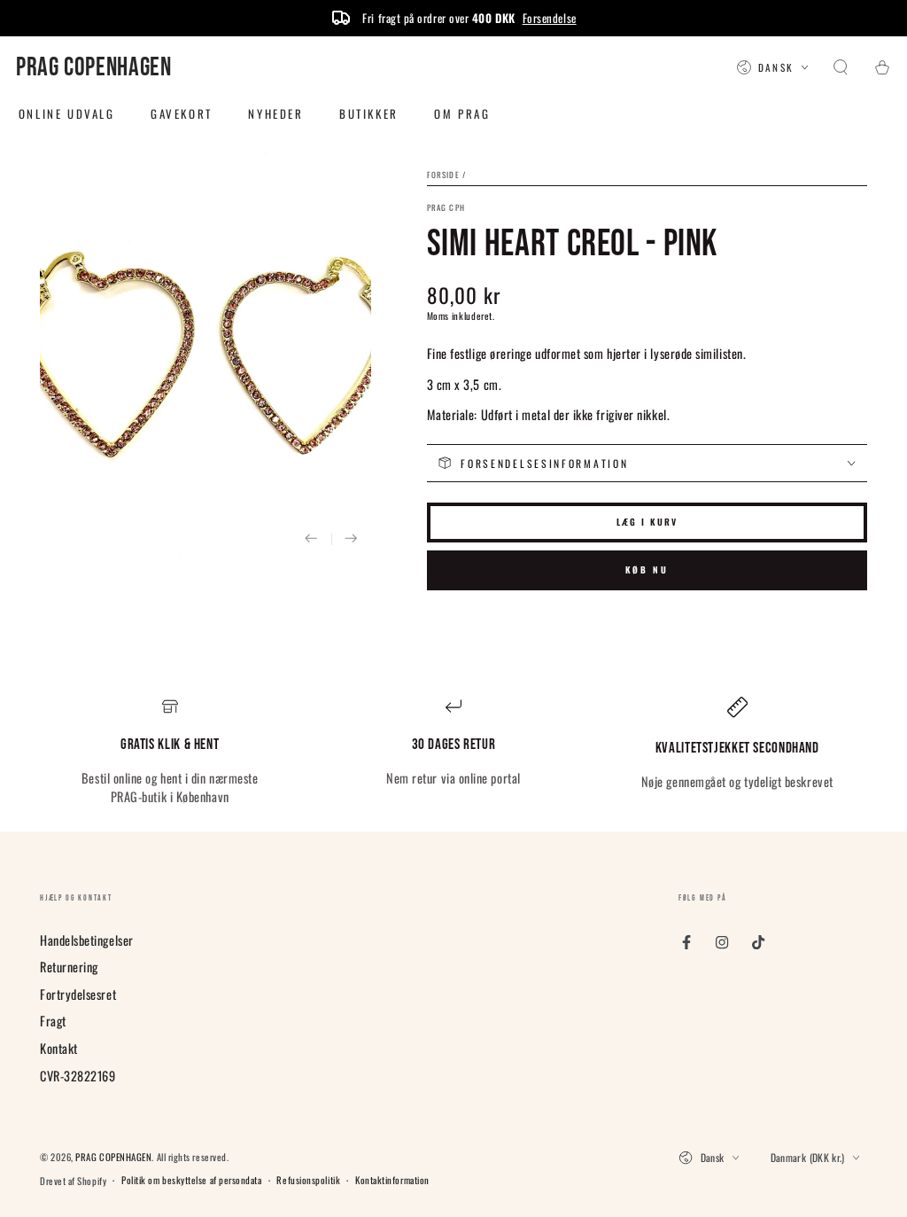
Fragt (53, 1020)
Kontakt (59, 1048)
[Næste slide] (351, 539)
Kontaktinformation (392, 1180)
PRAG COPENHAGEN (113, 1157)
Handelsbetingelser (87, 940)
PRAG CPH (446, 208)
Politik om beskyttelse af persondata (191, 1180)
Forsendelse (550, 18)
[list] (453, 752)
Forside (443, 174)
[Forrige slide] (311, 539)
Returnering (69, 966)
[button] (841, 68)
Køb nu (647, 569)
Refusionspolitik (308, 1180)
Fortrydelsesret (78, 994)
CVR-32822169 (77, 1075)
